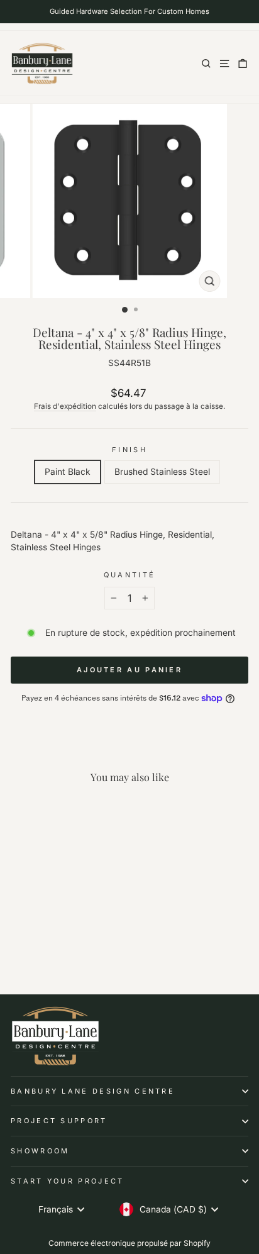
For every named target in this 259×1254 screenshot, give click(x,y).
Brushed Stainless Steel (162, 472)
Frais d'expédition (65, 406)
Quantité (130, 574)
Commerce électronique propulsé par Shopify (129, 1243)
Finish (129, 449)
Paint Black (68, 472)
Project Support (59, 1120)
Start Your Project (67, 1181)
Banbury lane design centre (93, 1091)
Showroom (40, 1150)
